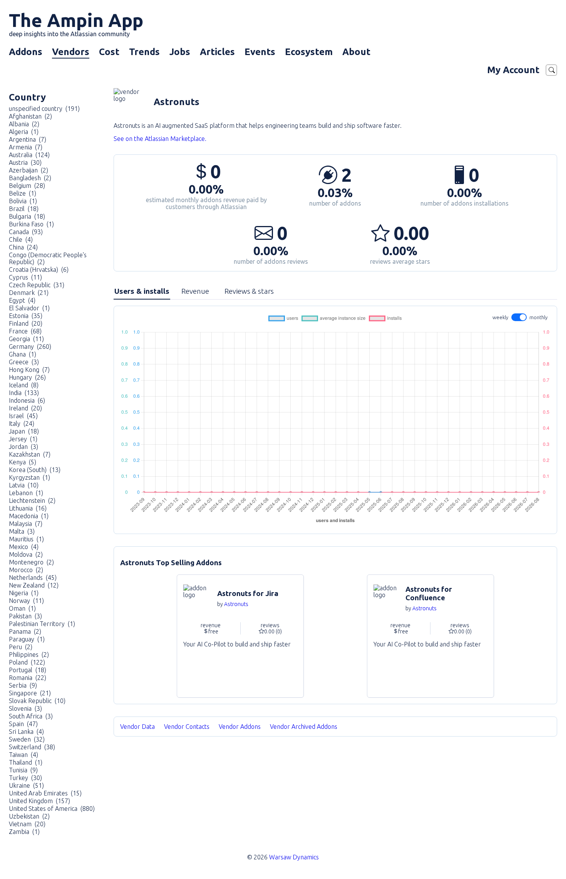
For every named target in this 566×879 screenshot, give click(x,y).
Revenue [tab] (195, 291)
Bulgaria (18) (27, 216)
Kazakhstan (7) (29, 454)
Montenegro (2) (31, 562)
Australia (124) (29, 154)
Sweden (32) (27, 739)
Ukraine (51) (26, 785)
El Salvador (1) (29, 308)
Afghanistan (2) (30, 116)
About (356, 52)
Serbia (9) (23, 685)
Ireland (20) (25, 408)
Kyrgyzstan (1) (29, 477)
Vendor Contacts (186, 726)
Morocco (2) (26, 569)
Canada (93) (26, 231)
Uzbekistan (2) (29, 816)
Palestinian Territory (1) (42, 623)
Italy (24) (21, 423)
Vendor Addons (240, 726)
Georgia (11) (26, 338)
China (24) (23, 247)
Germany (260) (30, 346)
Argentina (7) (27, 139)
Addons (25, 52)
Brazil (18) (24, 208)
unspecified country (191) (44, 108)
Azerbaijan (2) (28, 170)
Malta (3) (22, 531)
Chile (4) (21, 239)
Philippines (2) (29, 654)
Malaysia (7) (25, 523)
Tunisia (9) (23, 770)
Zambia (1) (24, 831)
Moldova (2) (26, 554)
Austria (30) (25, 162)
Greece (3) (24, 361)
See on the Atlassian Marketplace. (160, 138)
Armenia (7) (25, 147)
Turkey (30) (25, 777)
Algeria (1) (24, 131)
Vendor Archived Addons (304, 726)
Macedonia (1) (29, 515)
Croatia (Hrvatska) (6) (39, 269)
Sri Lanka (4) (26, 731)
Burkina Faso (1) (31, 224)
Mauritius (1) (26, 539)
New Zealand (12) (34, 585)
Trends (144, 52)
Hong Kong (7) (29, 369)
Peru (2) (20, 646)
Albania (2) (24, 124)
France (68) (25, 331)
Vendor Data (137, 726)
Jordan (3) (23, 446)
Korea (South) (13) (34, 469)
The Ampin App (76, 23)
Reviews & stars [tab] (249, 291)
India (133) (24, 392)
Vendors (70, 52)
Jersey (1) (23, 438)
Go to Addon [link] (240, 636)
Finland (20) (25, 323)
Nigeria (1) (24, 592)
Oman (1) (22, 608)
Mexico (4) (24, 546)
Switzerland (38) (32, 746)
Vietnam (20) (27, 823)
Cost (109, 52)
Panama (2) (25, 631)
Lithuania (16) (28, 508)
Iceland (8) (24, 385)
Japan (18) (24, 431)
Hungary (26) (27, 377)
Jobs (179, 52)
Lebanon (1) (26, 492)
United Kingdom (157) (39, 800)
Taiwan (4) (23, 754)
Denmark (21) (29, 292)
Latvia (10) (24, 485)
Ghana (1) (22, 354)
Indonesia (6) (27, 400)
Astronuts (236, 604)
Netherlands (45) (33, 577)
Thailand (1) (25, 762)
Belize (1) (22, 193)
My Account (513, 70)
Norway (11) (26, 600)
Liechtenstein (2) (32, 500)
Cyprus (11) (25, 277)
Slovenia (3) (25, 708)
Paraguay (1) (27, 639)
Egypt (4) (22, 300)
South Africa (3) (31, 716)
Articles (217, 52)
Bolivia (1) (23, 201)
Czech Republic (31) (36, 284)
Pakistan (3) (25, 616)
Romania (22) (27, 677)
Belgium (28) (27, 185)
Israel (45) (23, 415)
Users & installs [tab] (141, 291)
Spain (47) (23, 723)
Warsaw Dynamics (294, 857)
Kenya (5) (22, 462)
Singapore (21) (30, 693)
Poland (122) (27, 662)
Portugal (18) (27, 669)
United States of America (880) (52, 808)
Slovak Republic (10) (37, 700)
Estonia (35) (25, 315)
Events (259, 52)
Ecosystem (309, 52)
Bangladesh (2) (30, 177)
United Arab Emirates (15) (45, 793)
